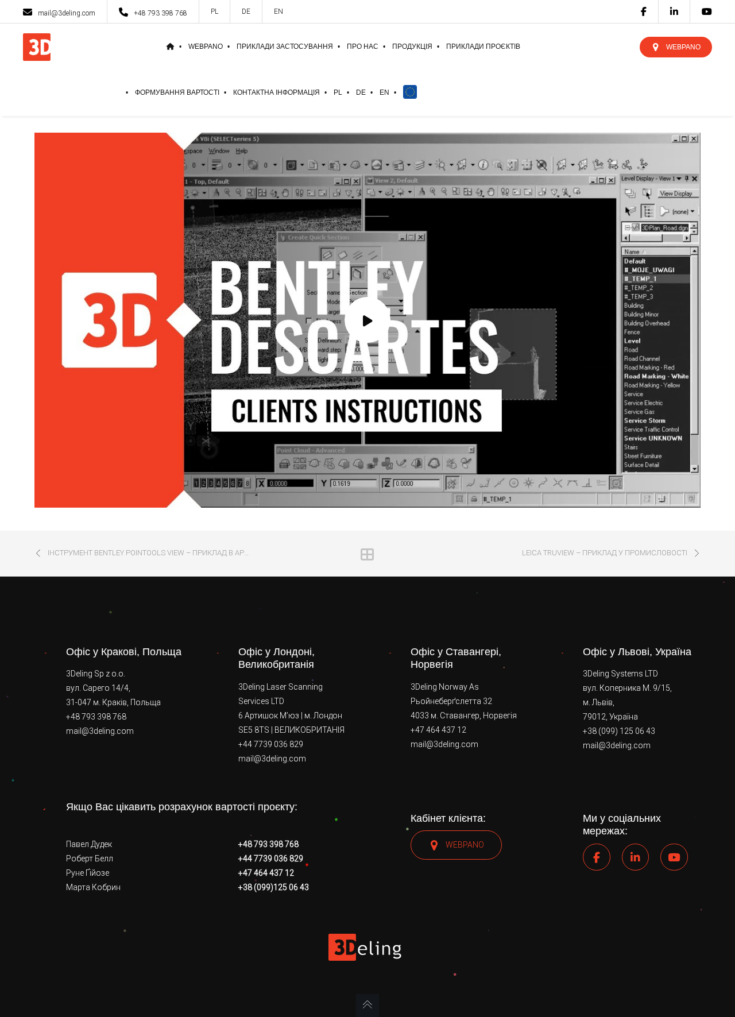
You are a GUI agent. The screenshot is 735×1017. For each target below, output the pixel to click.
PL (214, 11)
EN (278, 11)
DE (246, 11)
